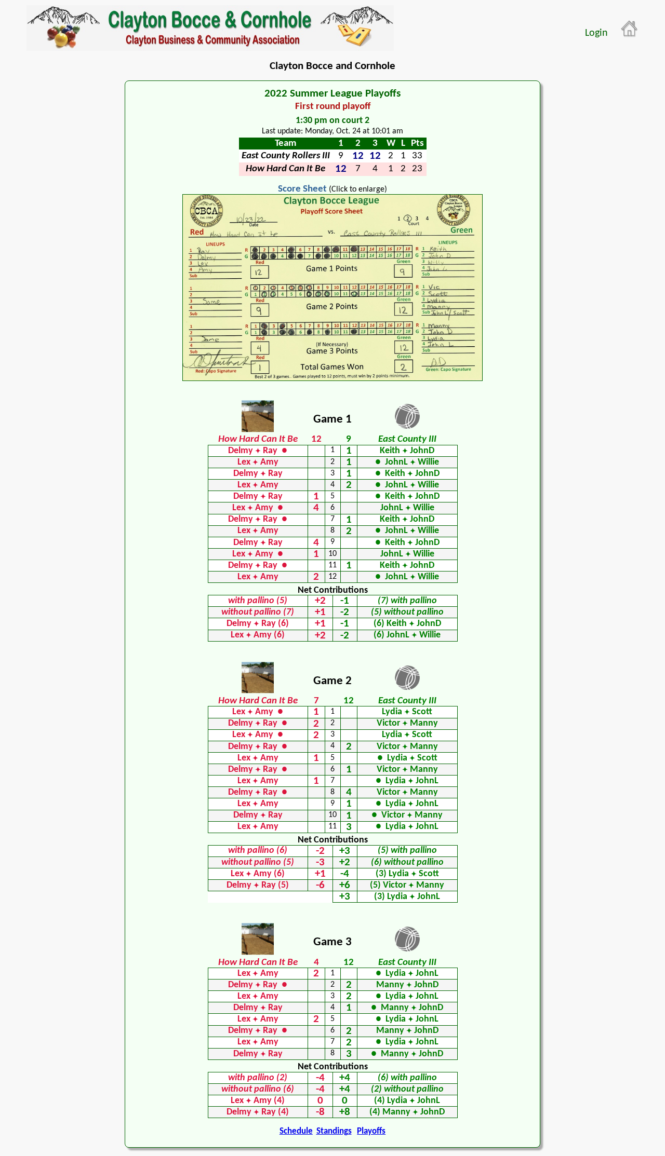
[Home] (630, 29)
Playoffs (371, 1131)
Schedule (296, 1131)
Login (596, 33)
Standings (334, 1131)
